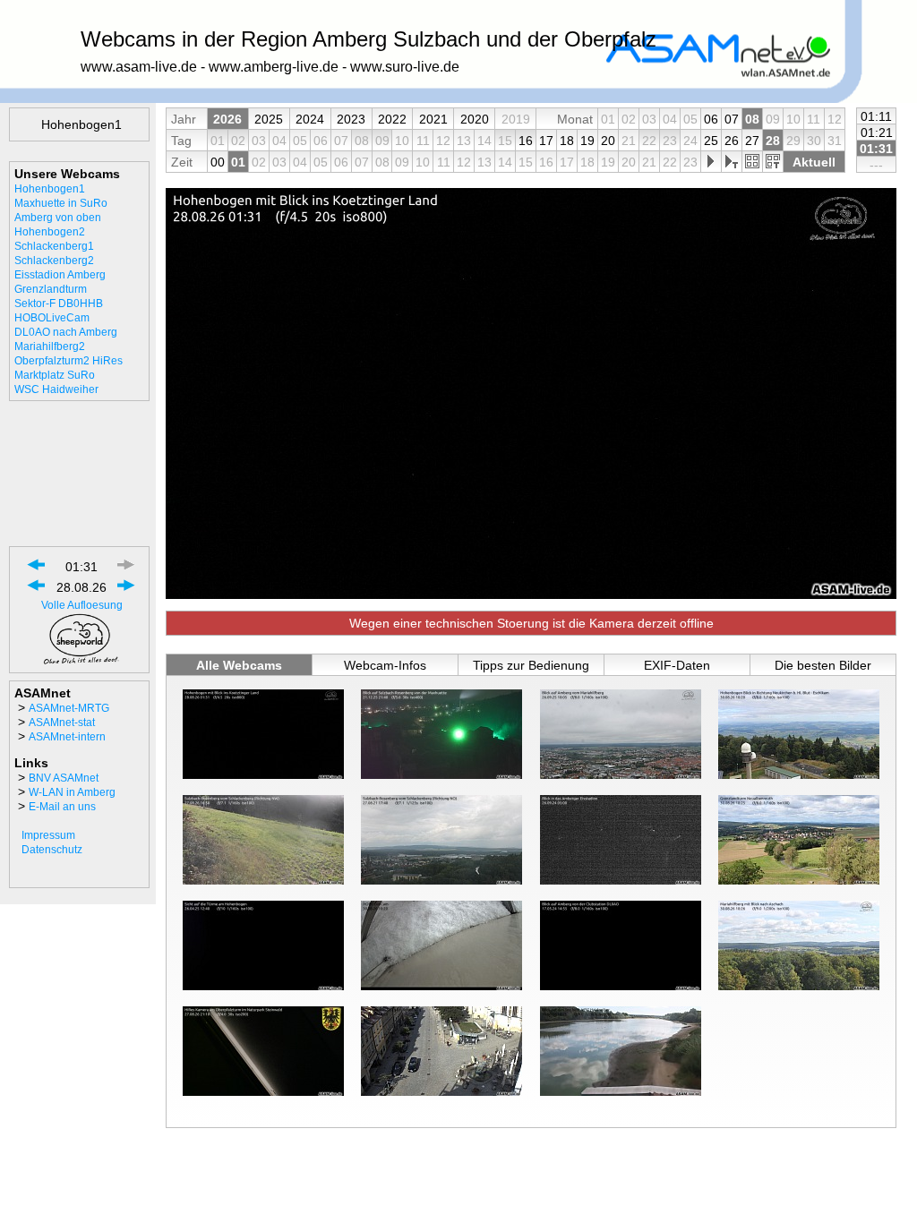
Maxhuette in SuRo (60, 203)
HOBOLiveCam (52, 318)
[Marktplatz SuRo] (441, 1051)
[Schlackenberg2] (441, 840)
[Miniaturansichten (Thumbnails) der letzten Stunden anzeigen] (751, 162)
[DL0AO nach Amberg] (620, 945)
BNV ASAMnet (64, 778)
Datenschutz (51, 849)
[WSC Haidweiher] (620, 1051)
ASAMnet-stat (62, 722)
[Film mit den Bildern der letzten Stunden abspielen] (710, 162)
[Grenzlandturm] (798, 840)
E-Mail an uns (62, 806)
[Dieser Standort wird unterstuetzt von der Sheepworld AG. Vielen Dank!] (81, 661)
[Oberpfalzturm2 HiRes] (263, 1051)
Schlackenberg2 (54, 260)
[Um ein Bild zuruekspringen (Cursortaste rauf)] (36, 570)
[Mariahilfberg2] (798, 945)
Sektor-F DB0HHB (58, 303)
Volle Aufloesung (82, 605)
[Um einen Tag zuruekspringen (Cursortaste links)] (36, 591)
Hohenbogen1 (49, 189)
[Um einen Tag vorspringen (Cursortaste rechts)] (126, 591)
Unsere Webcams (67, 174)
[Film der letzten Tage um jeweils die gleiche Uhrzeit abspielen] (731, 162)
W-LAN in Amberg (72, 792)
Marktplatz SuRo (54, 375)
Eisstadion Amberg (60, 275)
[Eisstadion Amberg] (620, 840)
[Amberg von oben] (620, 734)
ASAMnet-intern (67, 737)
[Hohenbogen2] (798, 734)
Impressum (48, 835)
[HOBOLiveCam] (441, 945)
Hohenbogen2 (49, 232)
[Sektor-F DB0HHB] (263, 945)
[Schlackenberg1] (263, 840)
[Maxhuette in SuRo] (441, 734)
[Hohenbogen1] (263, 734)
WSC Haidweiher (56, 389)
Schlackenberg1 (54, 246)
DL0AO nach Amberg (65, 332)
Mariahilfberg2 (49, 346)
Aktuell (814, 162)
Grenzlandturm (50, 289)
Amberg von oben (57, 217)
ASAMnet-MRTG (69, 708)
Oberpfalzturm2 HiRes (68, 361)
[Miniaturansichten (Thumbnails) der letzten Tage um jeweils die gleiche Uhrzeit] (772, 162)
